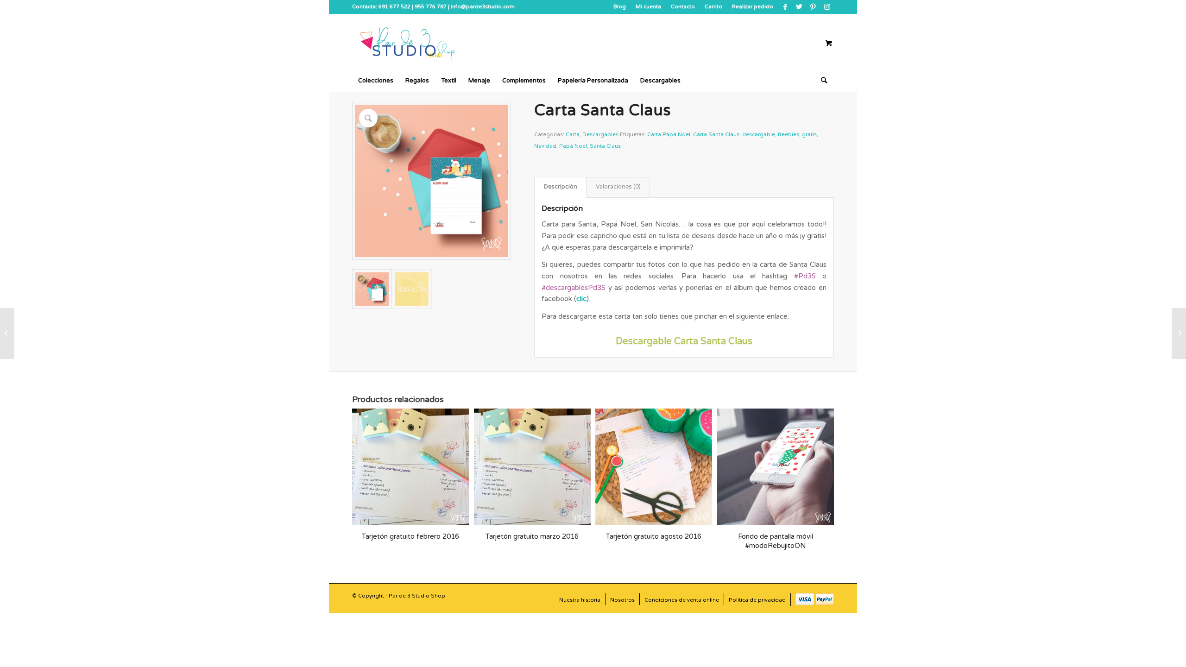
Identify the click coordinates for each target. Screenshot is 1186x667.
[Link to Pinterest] (813, 7)
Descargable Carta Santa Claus (684, 341)
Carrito (713, 7)
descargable (758, 135)
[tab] (560, 187)
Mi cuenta (648, 7)
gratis (809, 135)
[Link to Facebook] (785, 7)
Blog (619, 7)
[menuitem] (620, 7)
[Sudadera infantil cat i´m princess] (7, 333)
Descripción (560, 186)
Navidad (545, 146)
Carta (573, 135)
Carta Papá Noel (668, 135)
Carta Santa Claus (716, 135)
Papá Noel (573, 146)
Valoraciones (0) (618, 186)
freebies (788, 135)
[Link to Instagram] (827, 7)
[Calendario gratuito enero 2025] (1179, 333)
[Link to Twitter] (799, 7)
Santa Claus (605, 146)
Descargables (600, 135)
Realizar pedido (752, 7)
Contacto (683, 7)
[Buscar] (821, 80)
